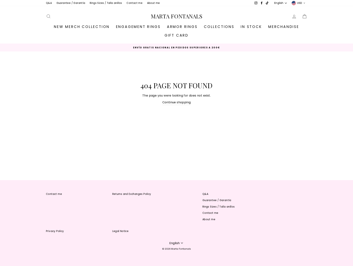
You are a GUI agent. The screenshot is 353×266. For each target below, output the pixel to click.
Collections (219, 26)
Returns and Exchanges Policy (131, 194)
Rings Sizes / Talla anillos (106, 3)
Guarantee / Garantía (70, 3)
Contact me (134, 3)
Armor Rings (182, 26)
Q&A (49, 3)
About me (153, 3)
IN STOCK (251, 26)
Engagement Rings (138, 26)
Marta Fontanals (176, 16)
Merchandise (283, 26)
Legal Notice (120, 231)
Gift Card (176, 35)
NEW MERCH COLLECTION (82, 26)
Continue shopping (176, 102)
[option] (176, 47)
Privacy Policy (55, 231)
